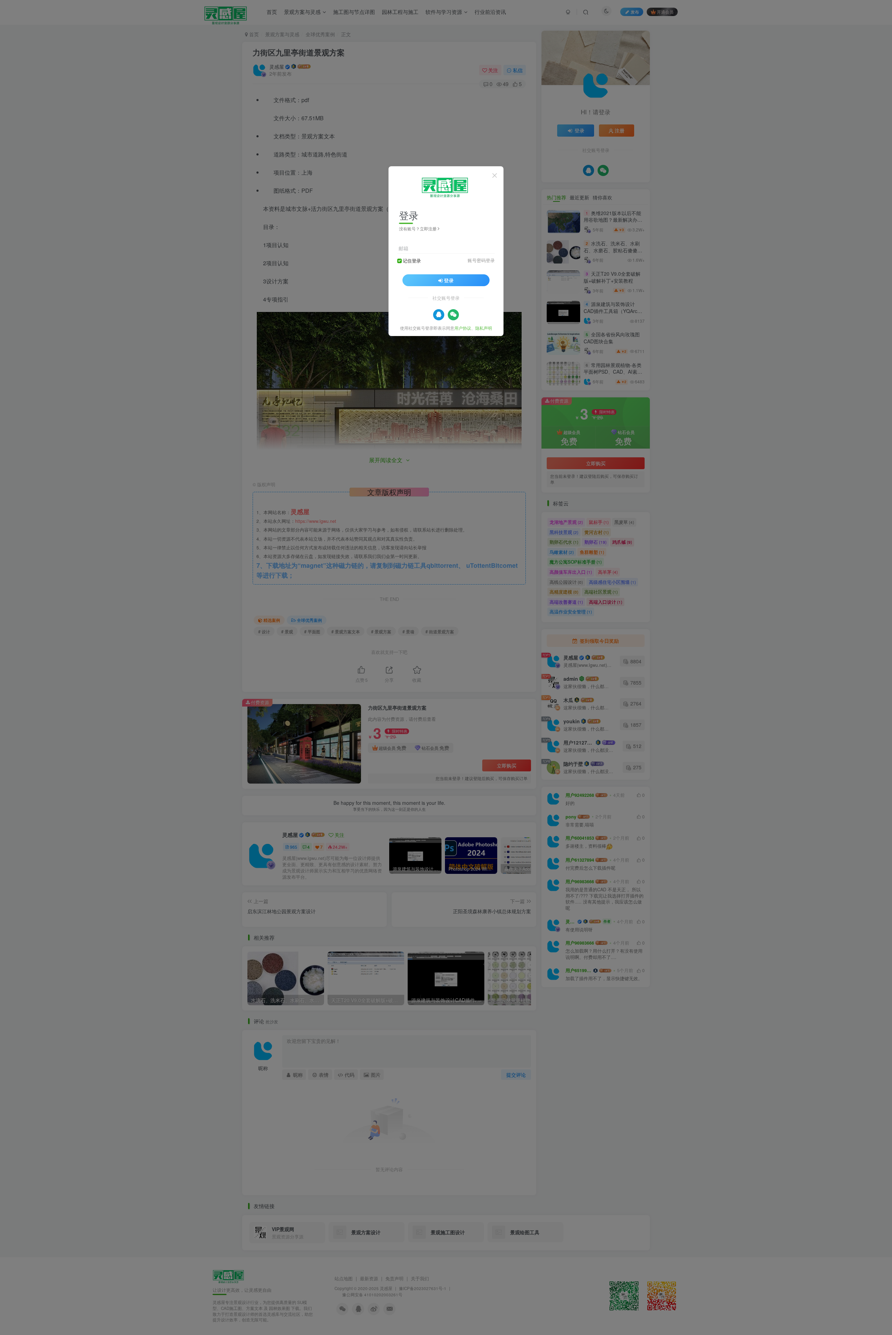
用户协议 (462, 327)
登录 (449, 279)
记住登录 (412, 260)
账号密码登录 (481, 260)
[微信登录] (453, 314)
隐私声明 (483, 327)
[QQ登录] (438, 314)
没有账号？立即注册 (418, 228)
